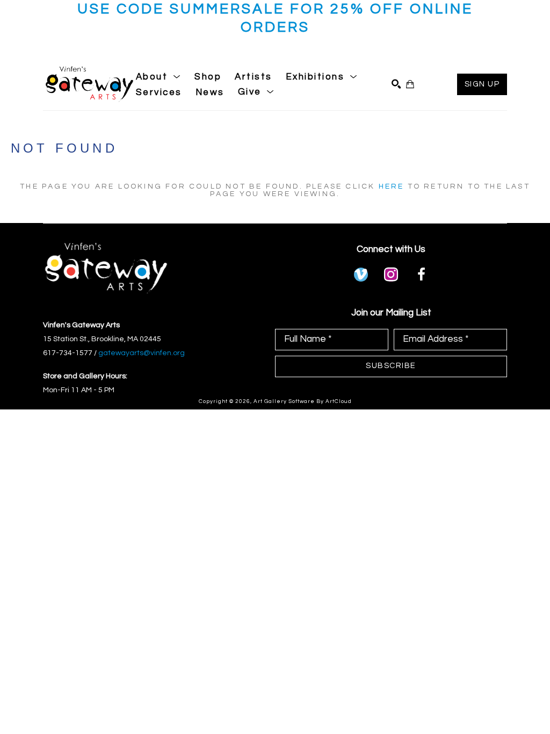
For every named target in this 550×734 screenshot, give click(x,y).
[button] (159, 76)
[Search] (396, 84)
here (391, 186)
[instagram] (391, 275)
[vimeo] (361, 275)
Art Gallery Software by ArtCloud (303, 401)
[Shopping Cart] (410, 84)
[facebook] (421, 275)
